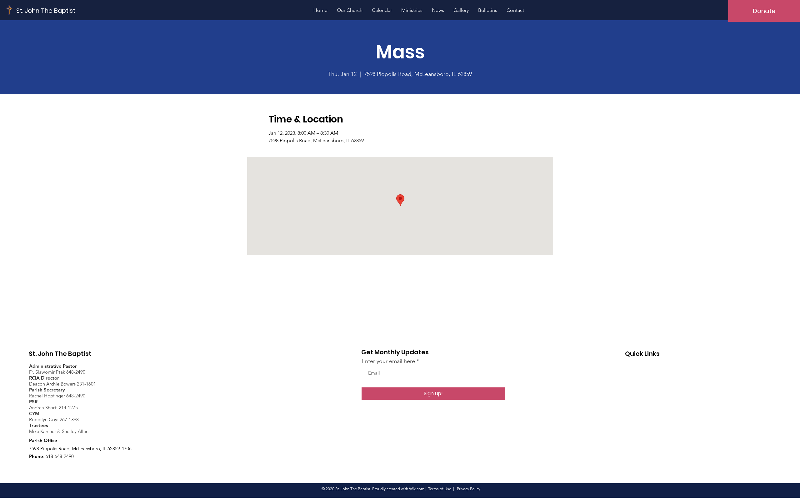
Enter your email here (388, 361)
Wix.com (416, 488)
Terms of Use (439, 488)
